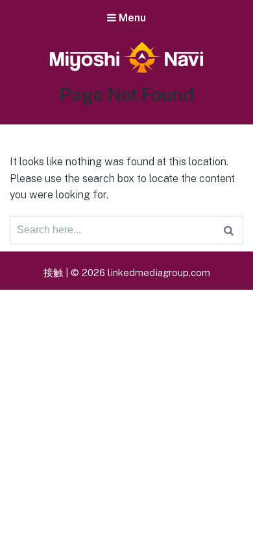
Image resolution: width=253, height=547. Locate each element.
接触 (53, 272)
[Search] (228, 230)
